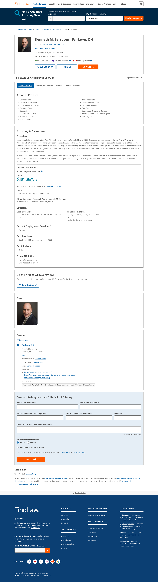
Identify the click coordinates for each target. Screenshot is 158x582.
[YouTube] (35, 561)
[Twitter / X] (41, 561)
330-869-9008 (37, 362)
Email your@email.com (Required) (31, 413)
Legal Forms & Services (96, 515)
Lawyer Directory (20, 29)
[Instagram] (47, 561)
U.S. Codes (92, 540)
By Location (65, 536)
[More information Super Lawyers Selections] (42, 171)
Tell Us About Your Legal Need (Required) (34, 424)
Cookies (45, 575)
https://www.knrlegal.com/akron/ (38, 372)
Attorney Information (44, 86)
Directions (26, 355)
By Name (64, 548)
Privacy (25, 575)
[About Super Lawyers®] (70, 61)
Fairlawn (38, 29)
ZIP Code (118, 413)
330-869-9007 (40, 359)
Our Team (64, 515)
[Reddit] (52, 561)
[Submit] (47, 550)
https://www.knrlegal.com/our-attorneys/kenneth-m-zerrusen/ (49, 375)
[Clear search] (120, 18)
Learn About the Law (95, 528)
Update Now (31, 474)
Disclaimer (35, 575)
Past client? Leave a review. (45, 48)
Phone (33, 442)
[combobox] (66, 18)
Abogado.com (125, 532)
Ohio (30, 29)
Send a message (33, 366)
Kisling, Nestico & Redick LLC (53, 29)
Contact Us (64, 523)
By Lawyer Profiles (67, 544)
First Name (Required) (26, 402)
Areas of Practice (25, 86)
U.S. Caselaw (92, 536)
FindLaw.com (124, 515)
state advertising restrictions (56, 478)
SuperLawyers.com (127, 524)
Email (22, 442)
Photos (68, 86)
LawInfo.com (124, 541)
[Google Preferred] (58, 561)
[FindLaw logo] (22, 3)
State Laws (92, 532)
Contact (76, 86)
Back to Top (80, 493)
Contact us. (35, 528)
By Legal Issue (66, 540)
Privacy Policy (79, 452)
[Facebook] (29, 561)
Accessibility (65, 519)
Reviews (59, 86)
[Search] (141, 3)
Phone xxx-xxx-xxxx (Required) (78, 413)
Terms (17, 575)
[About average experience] (91, 61)
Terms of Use (65, 452)
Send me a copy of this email (31, 447)
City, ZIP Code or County (96, 14)
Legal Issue (52, 14)
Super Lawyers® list (53, 186)
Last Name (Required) (89, 402)
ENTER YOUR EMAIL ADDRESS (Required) (29, 546)
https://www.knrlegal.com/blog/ (37, 378)
